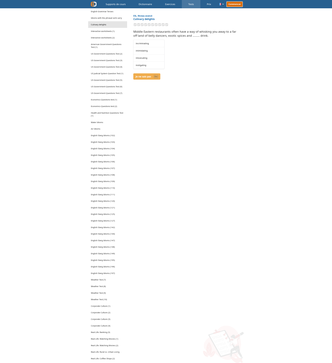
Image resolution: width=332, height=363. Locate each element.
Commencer (234, 4)
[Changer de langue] (221, 4)
